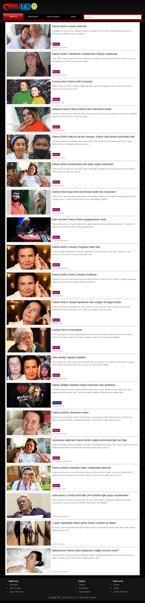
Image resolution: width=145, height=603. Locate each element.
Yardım (82, 585)
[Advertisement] (90, 6)
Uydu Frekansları (17, 592)
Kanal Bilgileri (84, 592)
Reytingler (33, 16)
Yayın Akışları (53, 16)
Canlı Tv (13, 16)
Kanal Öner (83, 588)
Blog (73, 16)
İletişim (117, 585)
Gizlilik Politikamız (121, 592)
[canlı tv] (20, 11)
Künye (116, 588)
